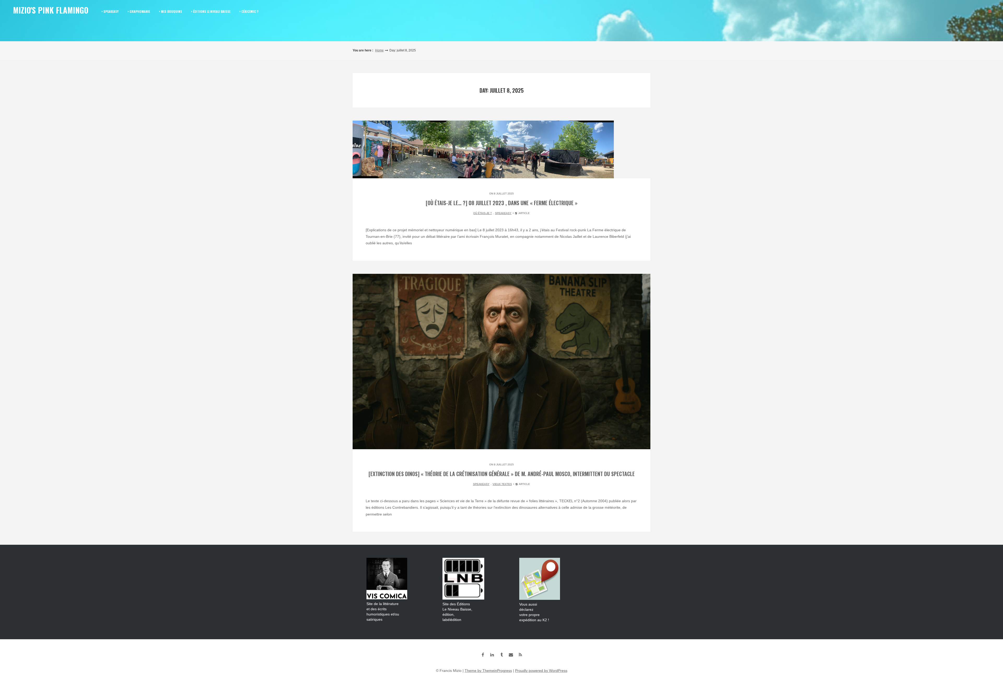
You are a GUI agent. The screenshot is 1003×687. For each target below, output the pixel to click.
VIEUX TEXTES (502, 484)
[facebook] (483, 655)
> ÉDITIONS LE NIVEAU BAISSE (210, 11)
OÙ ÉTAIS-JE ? (482, 213)
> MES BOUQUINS (170, 11)
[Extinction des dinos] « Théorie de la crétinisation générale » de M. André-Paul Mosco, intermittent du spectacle (502, 474)
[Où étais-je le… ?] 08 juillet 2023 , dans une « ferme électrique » (502, 203)
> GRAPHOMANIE (138, 11)
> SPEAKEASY (110, 11)
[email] (511, 655)
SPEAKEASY (503, 213)
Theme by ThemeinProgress (488, 670)
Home (379, 50)
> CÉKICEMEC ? (248, 11)
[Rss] (520, 655)
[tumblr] (501, 655)
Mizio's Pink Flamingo (50, 10)
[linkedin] (492, 655)
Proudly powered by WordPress (541, 670)
